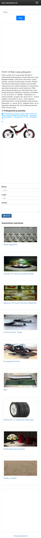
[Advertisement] (20, 45)
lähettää (7, 216)
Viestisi (4, 203)
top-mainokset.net (9, 2)
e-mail (4, 195)
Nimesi (4, 187)
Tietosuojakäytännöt (21, 536)
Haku (20, 18)
